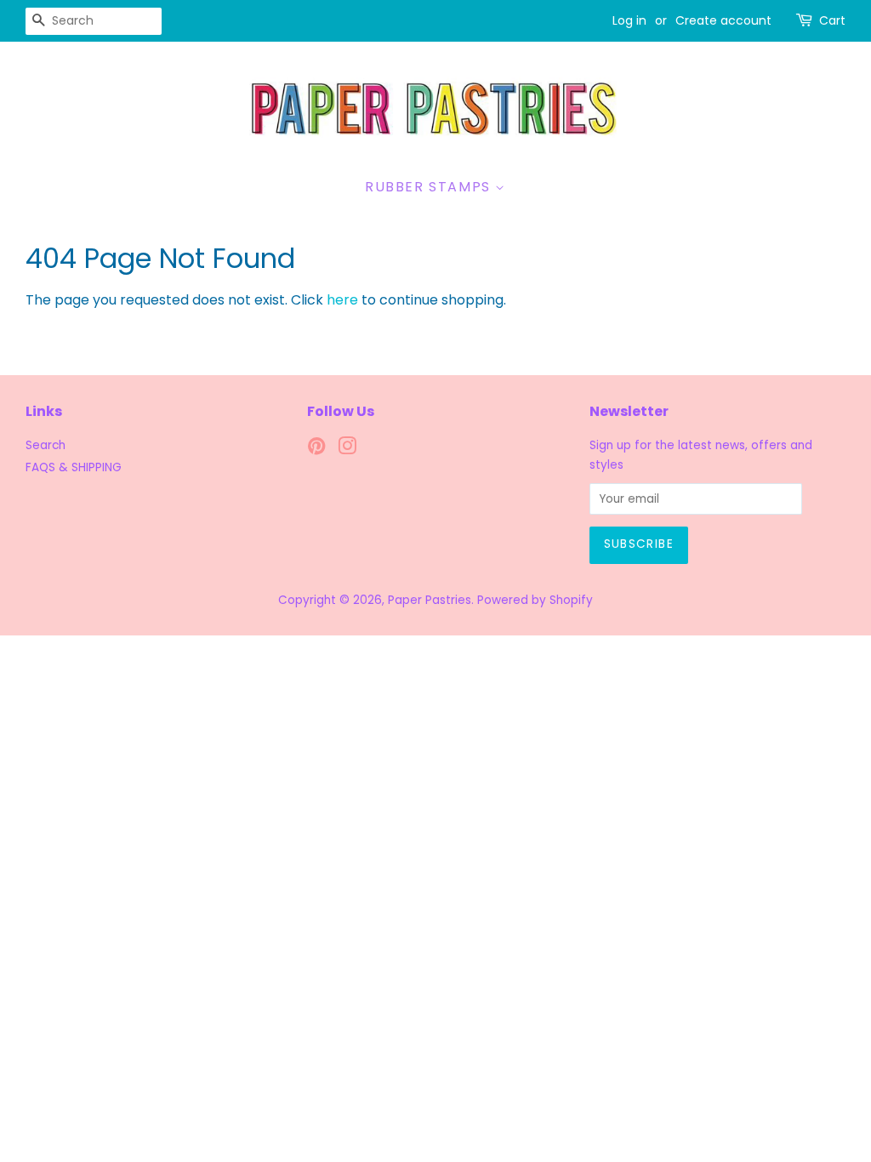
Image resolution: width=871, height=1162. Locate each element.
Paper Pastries (429, 600)
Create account (723, 20)
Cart (832, 20)
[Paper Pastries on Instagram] (347, 449)
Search (45, 445)
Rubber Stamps (430, 187)
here (342, 300)
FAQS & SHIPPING (74, 467)
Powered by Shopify (535, 600)
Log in (629, 20)
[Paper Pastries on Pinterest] (316, 449)
